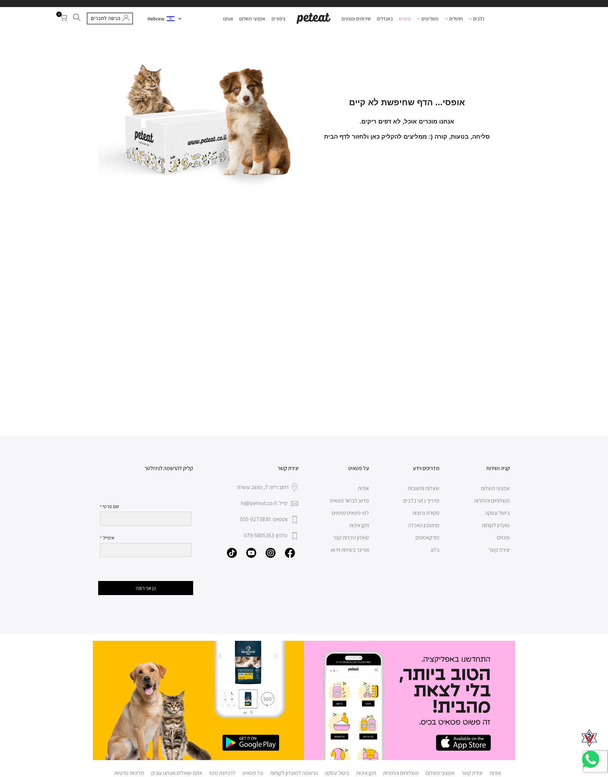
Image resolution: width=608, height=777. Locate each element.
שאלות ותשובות (423, 488)
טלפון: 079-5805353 (265, 535)
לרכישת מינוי (222, 773)
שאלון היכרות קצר (351, 537)
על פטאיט (252, 773)
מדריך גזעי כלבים (421, 500)
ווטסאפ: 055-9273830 (263, 519)
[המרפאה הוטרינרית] (589, 738)
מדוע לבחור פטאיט (349, 500)
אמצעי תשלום (252, 18)
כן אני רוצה (146, 588)
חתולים (456, 18)
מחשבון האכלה (423, 525)
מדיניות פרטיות (129, 773)
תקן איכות (359, 525)
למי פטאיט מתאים (350, 513)
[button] (165, 18)
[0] (63, 18)
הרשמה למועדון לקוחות (294, 773)
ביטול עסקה (497, 513)
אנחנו (228, 18)
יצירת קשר (499, 550)
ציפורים (278, 18)
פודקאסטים (427, 537)
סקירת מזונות (425, 513)
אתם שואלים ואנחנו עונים (176, 773)
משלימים (430, 18)
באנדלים (385, 18)
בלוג (434, 550)
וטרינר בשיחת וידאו (350, 550)
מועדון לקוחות (496, 525)
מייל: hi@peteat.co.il (264, 503)
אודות (363, 488)
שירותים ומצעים (356, 18)
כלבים (478, 18)
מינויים (405, 18)
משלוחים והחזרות (492, 500)
